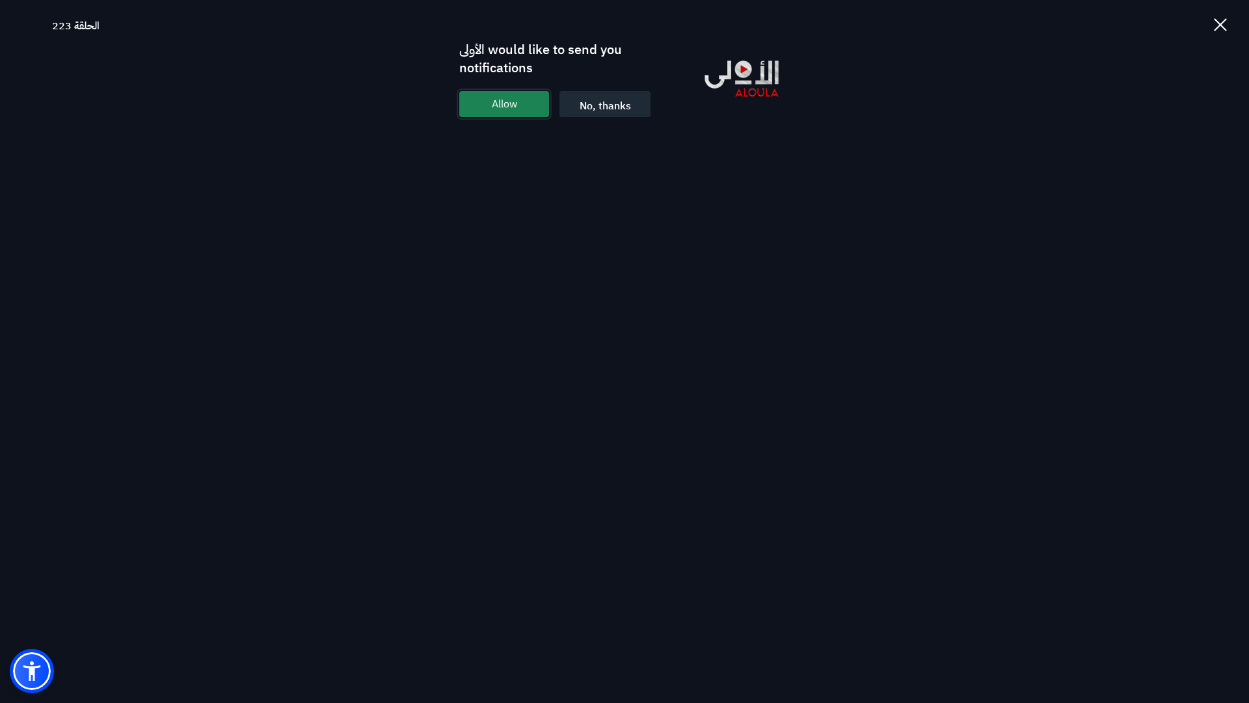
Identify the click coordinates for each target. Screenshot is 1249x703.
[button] (32, 671)
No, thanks (605, 106)
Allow (504, 104)
